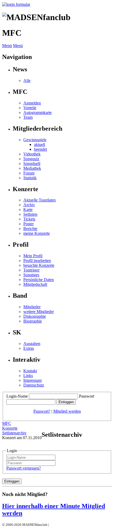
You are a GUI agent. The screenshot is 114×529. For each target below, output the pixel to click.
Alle (26, 80)
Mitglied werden (67, 411)
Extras (28, 348)
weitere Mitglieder (38, 311)
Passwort (86, 396)
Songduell (31, 163)
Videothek (32, 154)
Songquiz (31, 159)
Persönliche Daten (38, 279)
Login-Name (17, 396)
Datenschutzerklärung (65, 525)
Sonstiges (31, 275)
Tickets (29, 219)
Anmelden (32, 103)
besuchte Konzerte (38, 265)
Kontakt (30, 371)
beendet (40, 149)
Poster (28, 224)
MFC (6, 423)
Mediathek (32, 168)
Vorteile (29, 107)
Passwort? (41, 411)
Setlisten (30, 214)
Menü (7, 45)
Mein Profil (32, 256)
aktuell (39, 144)
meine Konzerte (36, 233)
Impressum (32, 380)
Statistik (30, 178)
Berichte (30, 228)
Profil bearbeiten (37, 260)
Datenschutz (33, 385)
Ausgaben (31, 343)
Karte (28, 209)
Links (28, 375)
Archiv (29, 205)
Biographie (32, 321)
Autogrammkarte (37, 112)
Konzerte (9, 428)
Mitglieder (32, 307)
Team (28, 117)
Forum (28, 173)
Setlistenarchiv (14, 433)
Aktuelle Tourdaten (39, 200)
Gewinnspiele (34, 139)
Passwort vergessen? (23, 468)
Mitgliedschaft (35, 284)
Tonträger (31, 270)
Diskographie (34, 316)
